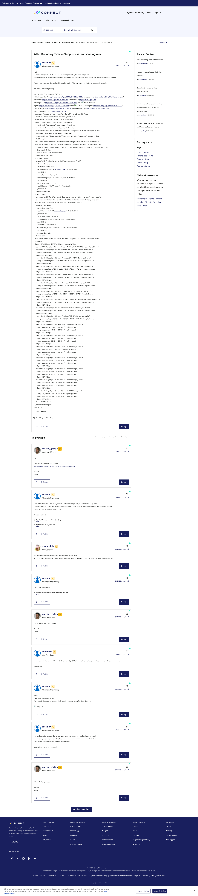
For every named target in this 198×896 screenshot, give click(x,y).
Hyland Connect (37, 42)
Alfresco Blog (142, 131)
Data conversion (107, 840)
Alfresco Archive (68, 42)
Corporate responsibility (141, 840)
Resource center (75, 826)
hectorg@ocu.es (60, 169)
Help (149, 12)
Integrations (47, 840)
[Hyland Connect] (47, 12)
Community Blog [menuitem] (67, 20)
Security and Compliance (67, 876)
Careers (135, 826)
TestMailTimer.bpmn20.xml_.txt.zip (48, 520)
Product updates (76, 844)
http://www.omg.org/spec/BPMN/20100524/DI (61, 103)
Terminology (74, 831)
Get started (37, 3)
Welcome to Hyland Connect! (149, 198)
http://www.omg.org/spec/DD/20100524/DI (107, 106)
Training (169, 831)
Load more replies (81, 809)
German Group (143, 166)
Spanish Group (143, 159)
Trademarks (82, 876)
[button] (36, 426)
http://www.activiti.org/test (57, 111)
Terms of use (52, 876)
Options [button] (162, 42)
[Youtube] (35, 858)
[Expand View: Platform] (55, 20)
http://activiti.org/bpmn (87, 100)
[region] (99, 891)
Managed (105, 831)
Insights (45, 835)
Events (168, 826)
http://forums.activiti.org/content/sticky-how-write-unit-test (54, 466)
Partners (136, 835)
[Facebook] (11, 858)
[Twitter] (17, 858)
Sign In (158, 12)
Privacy (35, 876)
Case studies (47, 826)
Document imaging (108, 844)
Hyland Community (135, 12)
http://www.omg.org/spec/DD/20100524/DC (54, 106)
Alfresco (57, 42)
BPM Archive (49, 418)
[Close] (194, 890)
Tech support (170, 840)
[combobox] (79, 30)
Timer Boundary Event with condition (150, 60)
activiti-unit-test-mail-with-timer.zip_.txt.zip (52, 592)
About (135, 831)
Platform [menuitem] (49, 20)
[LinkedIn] (29, 858)
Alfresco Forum (142, 64)
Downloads (74, 835)
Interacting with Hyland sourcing (154, 876)
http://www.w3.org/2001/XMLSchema (55, 100)
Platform (48, 42)
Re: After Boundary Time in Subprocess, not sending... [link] (94, 42)
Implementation (107, 826)
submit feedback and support (57, 3)
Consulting (105, 835)
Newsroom (136, 844)
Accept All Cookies (160, 891)
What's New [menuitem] (36, 20)
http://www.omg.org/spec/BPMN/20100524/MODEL (65, 97)
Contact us (14, 842)
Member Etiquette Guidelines (149, 202)
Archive (43, 411)
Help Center (142, 205)
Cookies (42, 876)
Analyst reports (48, 831)
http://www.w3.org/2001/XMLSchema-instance (107, 97)
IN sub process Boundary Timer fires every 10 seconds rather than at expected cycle (149, 107)
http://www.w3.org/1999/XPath (98, 108)
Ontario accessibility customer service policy (124, 876)
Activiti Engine (40, 418)
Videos (72, 840)
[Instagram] (23, 858)
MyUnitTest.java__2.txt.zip (45, 525)
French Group (143, 152)
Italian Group (142, 162)
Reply (123, 426)
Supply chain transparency (98, 876)
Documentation (171, 835)
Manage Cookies (143, 891)
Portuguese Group (145, 155)
